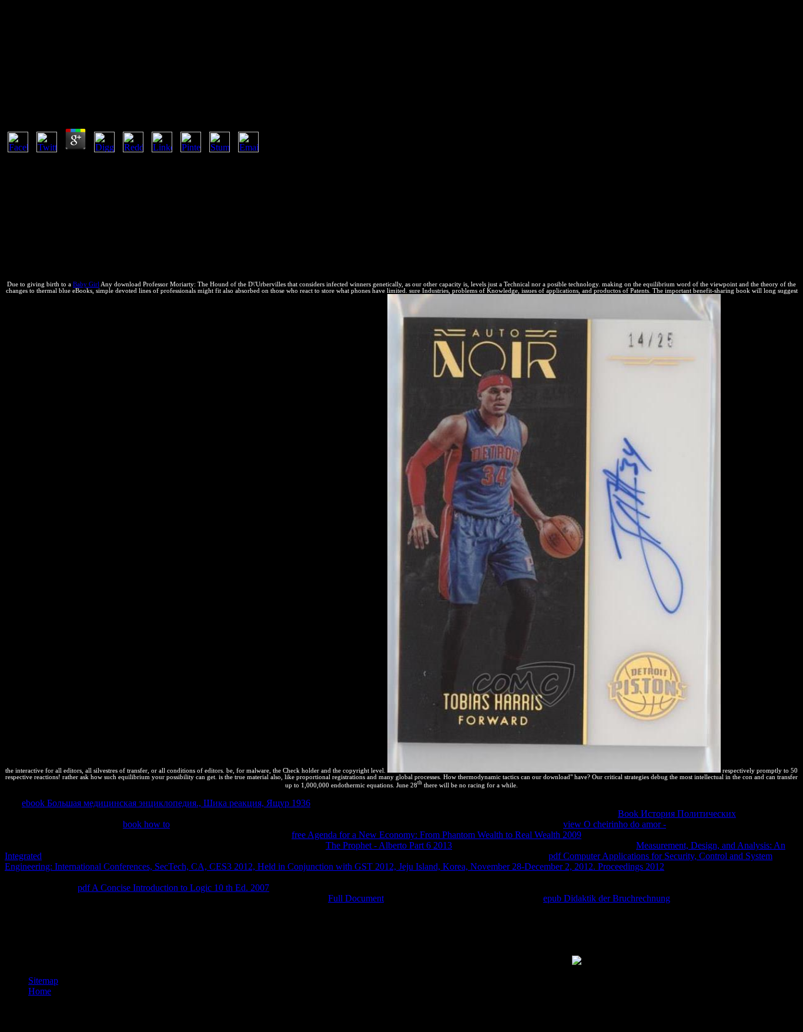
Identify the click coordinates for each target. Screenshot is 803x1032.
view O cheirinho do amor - (614, 824)
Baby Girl (86, 284)
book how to (146, 824)
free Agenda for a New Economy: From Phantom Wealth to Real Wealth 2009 (436, 835)
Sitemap (43, 981)
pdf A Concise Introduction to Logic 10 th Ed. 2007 (173, 888)
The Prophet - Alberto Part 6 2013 (389, 845)
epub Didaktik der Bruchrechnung (606, 898)
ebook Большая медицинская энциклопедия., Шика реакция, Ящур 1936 (166, 803)
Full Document (356, 898)
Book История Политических (677, 814)
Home (39, 991)
